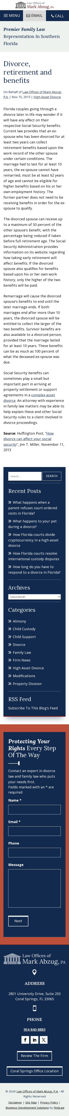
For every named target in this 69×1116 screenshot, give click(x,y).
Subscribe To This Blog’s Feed (33, 708)
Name (14, 800)
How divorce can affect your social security (28, 439)
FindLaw (59, 1107)
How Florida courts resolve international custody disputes (33, 556)
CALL (59, 15)
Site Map (31, 1102)
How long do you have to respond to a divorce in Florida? (34, 569)
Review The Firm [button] (34, 1055)
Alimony (19, 621)
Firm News (21, 660)
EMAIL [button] (37, 15)
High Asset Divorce (47, 97)
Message (16, 864)
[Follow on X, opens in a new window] (44, 1040)
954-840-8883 (34, 1029)
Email (14, 821)
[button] (11, 15)
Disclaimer (15, 1102)
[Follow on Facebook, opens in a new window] (25, 1040)
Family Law (22, 652)
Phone (13, 843)
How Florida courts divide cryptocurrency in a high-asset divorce (33, 540)
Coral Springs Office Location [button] (35, 1071)
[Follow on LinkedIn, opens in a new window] (34, 1040)
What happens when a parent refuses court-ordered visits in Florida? (32, 508)
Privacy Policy (49, 1102)
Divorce (19, 644)
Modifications (24, 676)
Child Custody (24, 629)
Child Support (24, 636)
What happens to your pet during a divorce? (32, 524)
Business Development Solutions (27, 1107)
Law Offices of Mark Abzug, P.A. (37, 1091)
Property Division (27, 683)
